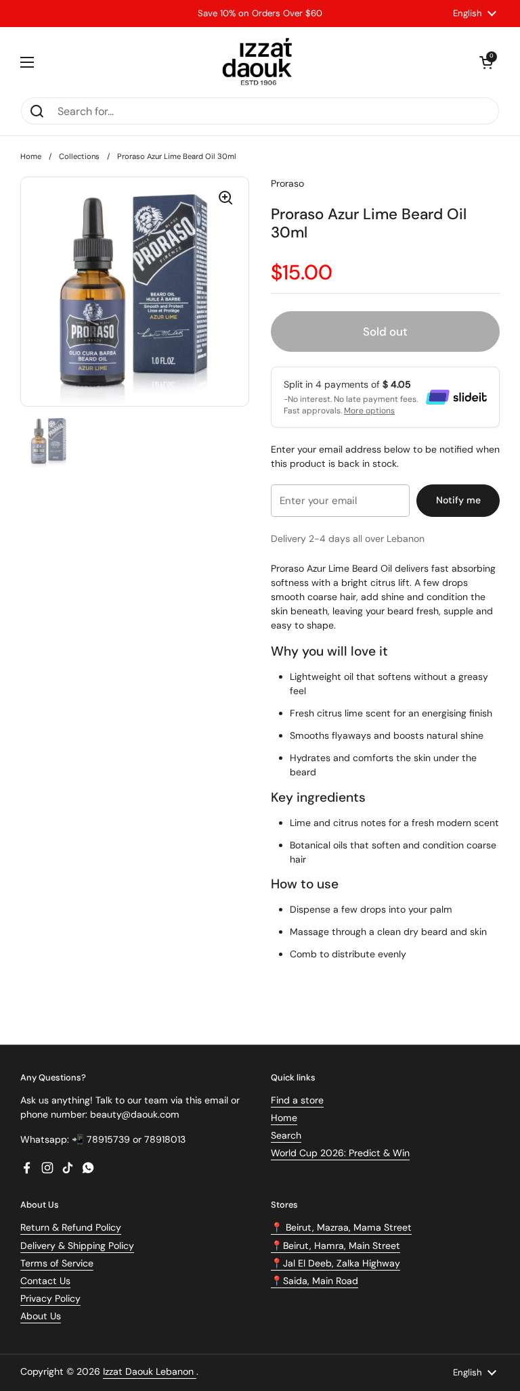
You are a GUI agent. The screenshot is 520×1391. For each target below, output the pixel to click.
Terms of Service (56, 1263)
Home (30, 156)
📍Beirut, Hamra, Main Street (335, 1245)
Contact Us (45, 1281)
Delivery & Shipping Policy (77, 1245)
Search (286, 1135)
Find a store (297, 1100)
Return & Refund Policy (70, 1227)
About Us (40, 1316)
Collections (79, 156)
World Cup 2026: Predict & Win (340, 1153)
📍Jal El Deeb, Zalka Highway (335, 1263)
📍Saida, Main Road (314, 1281)
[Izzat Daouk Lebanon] (260, 62)
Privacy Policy (50, 1298)
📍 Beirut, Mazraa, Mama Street (341, 1227)
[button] (486, 62)
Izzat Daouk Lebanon (149, 1371)
